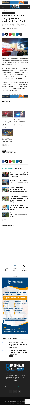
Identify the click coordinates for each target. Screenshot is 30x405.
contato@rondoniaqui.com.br (17, 387)
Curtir (5, 265)
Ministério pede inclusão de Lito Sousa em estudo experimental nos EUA (18, 344)
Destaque (7, 10)
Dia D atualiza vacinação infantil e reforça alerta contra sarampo (19, 207)
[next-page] (5, 220)
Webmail (17, 399)
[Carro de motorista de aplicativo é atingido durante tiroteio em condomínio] (7, 114)
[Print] (20, 34)
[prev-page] (2, 220)
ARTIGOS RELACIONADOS (7, 168)
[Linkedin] (17, 34)
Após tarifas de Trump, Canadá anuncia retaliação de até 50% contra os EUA (19, 174)
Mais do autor (18, 168)
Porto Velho (9, 12)
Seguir (15, 265)
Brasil (3, 209)
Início (3, 10)
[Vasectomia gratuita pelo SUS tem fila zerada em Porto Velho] (5, 182)
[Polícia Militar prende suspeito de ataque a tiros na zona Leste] (19, 114)
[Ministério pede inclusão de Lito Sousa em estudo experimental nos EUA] (5, 345)
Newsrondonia (10, 150)
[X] (6, 34)
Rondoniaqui (13, 152)
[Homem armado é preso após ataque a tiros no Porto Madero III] (7, 132)
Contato (12, 399)
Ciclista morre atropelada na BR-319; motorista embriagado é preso (19, 214)
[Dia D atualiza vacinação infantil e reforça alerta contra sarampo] (5, 207)
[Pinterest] (10, 34)
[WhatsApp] (13, 34)
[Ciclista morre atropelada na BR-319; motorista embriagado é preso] (5, 214)
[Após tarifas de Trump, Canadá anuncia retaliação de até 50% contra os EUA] (5, 174)
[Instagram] (15, 391)
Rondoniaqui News (7, 28)
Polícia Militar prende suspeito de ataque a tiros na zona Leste (19, 121)
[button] (2, 7)
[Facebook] (3, 34)
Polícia (13, 12)
